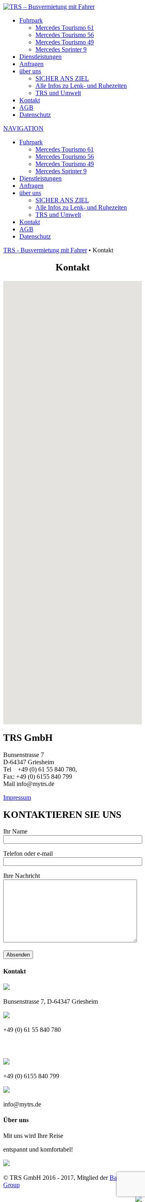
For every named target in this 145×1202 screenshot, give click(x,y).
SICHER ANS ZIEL (62, 78)
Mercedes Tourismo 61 (64, 27)
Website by (120, 1198)
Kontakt (29, 100)
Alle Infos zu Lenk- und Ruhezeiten (81, 85)
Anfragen (31, 63)
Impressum (17, 797)
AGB (26, 107)
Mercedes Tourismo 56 (64, 34)
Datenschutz (35, 114)
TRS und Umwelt (58, 92)
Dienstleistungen (40, 56)
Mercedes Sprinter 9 (61, 49)
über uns (30, 71)
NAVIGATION (23, 128)
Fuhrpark (31, 20)
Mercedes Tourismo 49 (64, 42)
